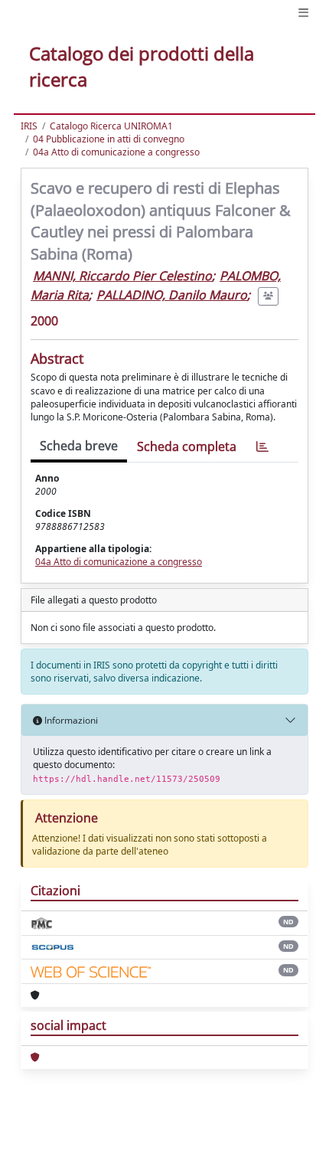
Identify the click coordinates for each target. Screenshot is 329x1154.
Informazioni (70, 720)
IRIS (29, 125)
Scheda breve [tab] (79, 445)
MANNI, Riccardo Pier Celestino (122, 275)
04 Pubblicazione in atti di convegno (108, 138)
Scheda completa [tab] (186, 446)
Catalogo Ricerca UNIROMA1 (111, 125)
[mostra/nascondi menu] (303, 12)
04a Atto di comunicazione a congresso (116, 152)
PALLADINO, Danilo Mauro (171, 294)
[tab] (262, 447)
